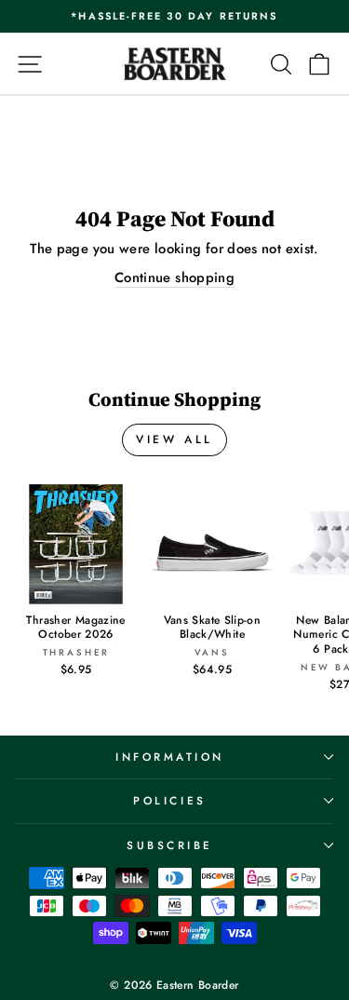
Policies (169, 800)
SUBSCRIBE (170, 845)
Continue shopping (174, 278)
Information (169, 756)
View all (174, 439)
